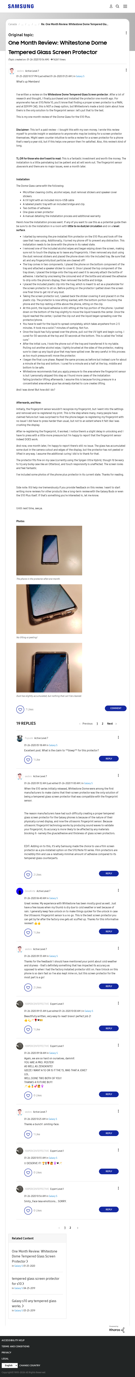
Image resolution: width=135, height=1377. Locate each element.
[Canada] (21, 6)
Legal (5, 1358)
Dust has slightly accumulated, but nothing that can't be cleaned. (48, 696)
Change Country (29, 1365)
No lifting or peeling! (26, 637)
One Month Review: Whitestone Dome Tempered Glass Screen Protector (34, 1256)
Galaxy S (80, 76)
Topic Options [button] (121, 32)
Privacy (6, 1352)
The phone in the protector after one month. (38, 579)
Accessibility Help (13, 1340)
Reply (109, 758)
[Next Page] (76, 1227)
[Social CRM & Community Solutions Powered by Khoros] (116, 1329)
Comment (115, 708)
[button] (121, 70)
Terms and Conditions (16, 1346)
